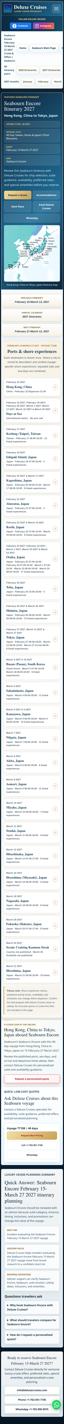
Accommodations (46, 195)
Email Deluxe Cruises (46, 206)
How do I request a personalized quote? (30, 1337)
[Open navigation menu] (56, 8)
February (43, 81)
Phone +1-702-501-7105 (32, 1400)
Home (22, 48)
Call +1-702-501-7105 (31, 1145)
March (58, 81)
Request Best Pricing (32, 1135)
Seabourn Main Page (44, 48)
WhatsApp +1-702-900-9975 (32, 1409)
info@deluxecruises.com (32, 1390)
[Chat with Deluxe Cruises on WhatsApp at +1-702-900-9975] (57, 1405)
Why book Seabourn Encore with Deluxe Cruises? (30, 1307)
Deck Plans (17, 206)
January (27, 81)
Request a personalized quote (32, 1078)
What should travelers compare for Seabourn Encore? (31, 1322)
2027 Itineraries (51, 70)
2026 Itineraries (27, 70)
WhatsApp (32, 218)
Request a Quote (17, 195)
